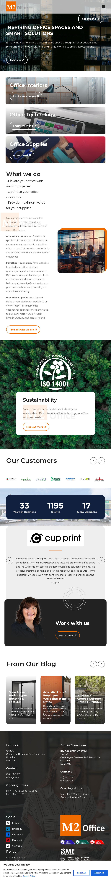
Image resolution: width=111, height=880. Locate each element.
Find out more (34, 427)
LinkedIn (17, 829)
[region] (55, 870)
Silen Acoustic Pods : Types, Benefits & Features (19, 697)
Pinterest (17, 840)
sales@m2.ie (12, 777)
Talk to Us (15, 60)
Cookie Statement (16, 857)
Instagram (17, 823)
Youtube (17, 846)
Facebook (17, 834)
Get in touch (66, 635)
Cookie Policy (29, 876)
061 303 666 (89, 19)
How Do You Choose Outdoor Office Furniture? (89, 699)
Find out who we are (22, 329)
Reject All (81, 873)
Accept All (99, 873)
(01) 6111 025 (66, 777)
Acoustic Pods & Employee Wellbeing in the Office (55, 697)
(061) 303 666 (13, 774)
